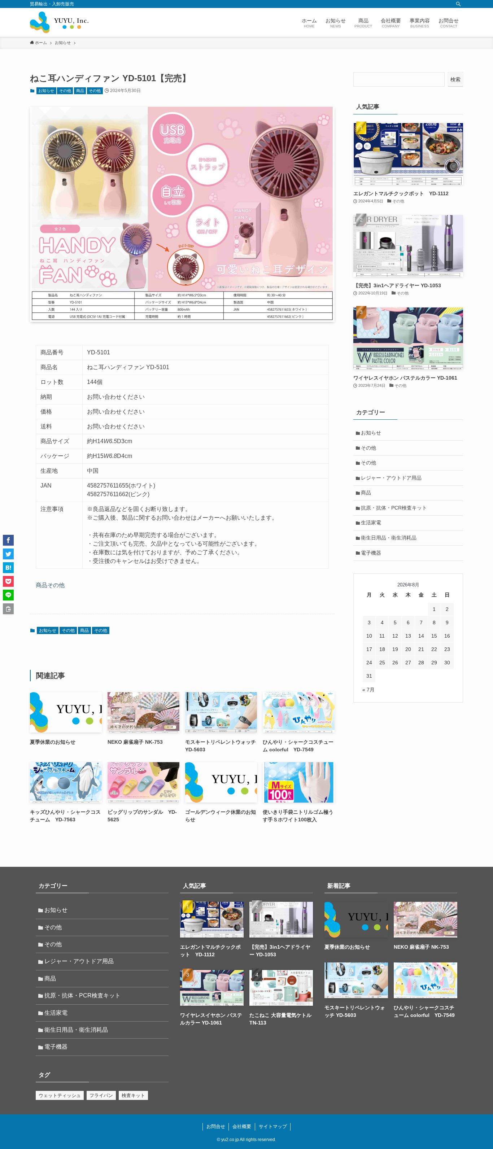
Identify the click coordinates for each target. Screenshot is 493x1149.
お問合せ (215, 1126)
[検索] (458, 4)
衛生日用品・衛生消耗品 (388, 538)
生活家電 (371, 522)
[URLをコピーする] (8, 608)
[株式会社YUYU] (59, 22)
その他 (65, 90)
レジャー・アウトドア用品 (391, 478)
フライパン (101, 1095)
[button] (8, 540)
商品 (80, 90)
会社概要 (241, 1126)
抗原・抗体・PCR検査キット (394, 508)
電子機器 (371, 553)
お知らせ (46, 90)
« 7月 (368, 690)
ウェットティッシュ (60, 1095)
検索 (455, 79)
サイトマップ (273, 1126)
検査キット (133, 1095)
